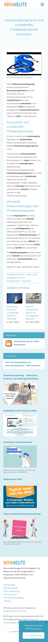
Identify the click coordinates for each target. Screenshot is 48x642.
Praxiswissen (9, 585)
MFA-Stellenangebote (13, 598)
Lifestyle (7, 601)
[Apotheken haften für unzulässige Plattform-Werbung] (14, 294)
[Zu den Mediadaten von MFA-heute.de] (20, 415)
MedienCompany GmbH (15, 611)
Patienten (26, 281)
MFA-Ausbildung (11, 591)
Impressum (14, 631)
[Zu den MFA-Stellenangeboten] (20, 487)
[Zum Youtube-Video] (20, 519)
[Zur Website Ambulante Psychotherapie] (20, 447)
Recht (22, 278)
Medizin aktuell (10, 588)
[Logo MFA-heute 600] (15, 3)
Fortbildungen (10, 594)
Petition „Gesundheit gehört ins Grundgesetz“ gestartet (32, 312)
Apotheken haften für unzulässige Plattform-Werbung (13, 312)
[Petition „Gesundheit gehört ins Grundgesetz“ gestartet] (33, 294)
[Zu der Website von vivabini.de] (20, 383)
